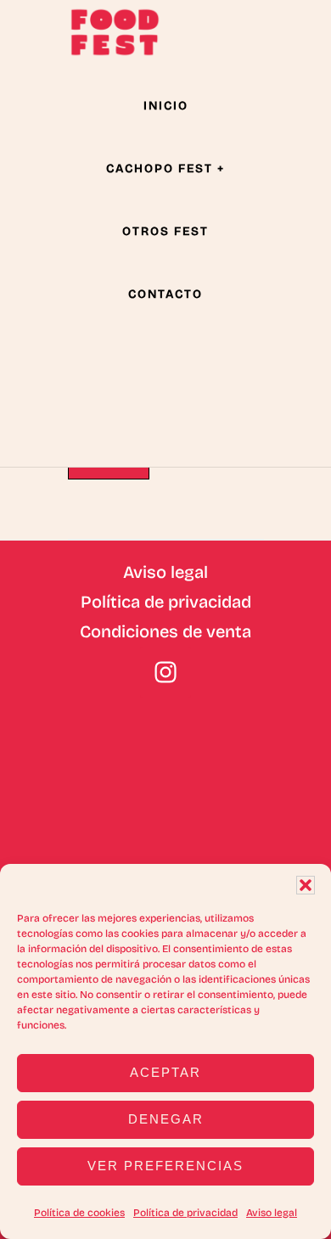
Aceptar (165, 1072)
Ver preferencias (165, 1165)
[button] (305, 885)
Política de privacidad (185, 1213)
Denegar (166, 1119)
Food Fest (114, 32)
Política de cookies (79, 1213)
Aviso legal (271, 1213)
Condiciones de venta (165, 631)
